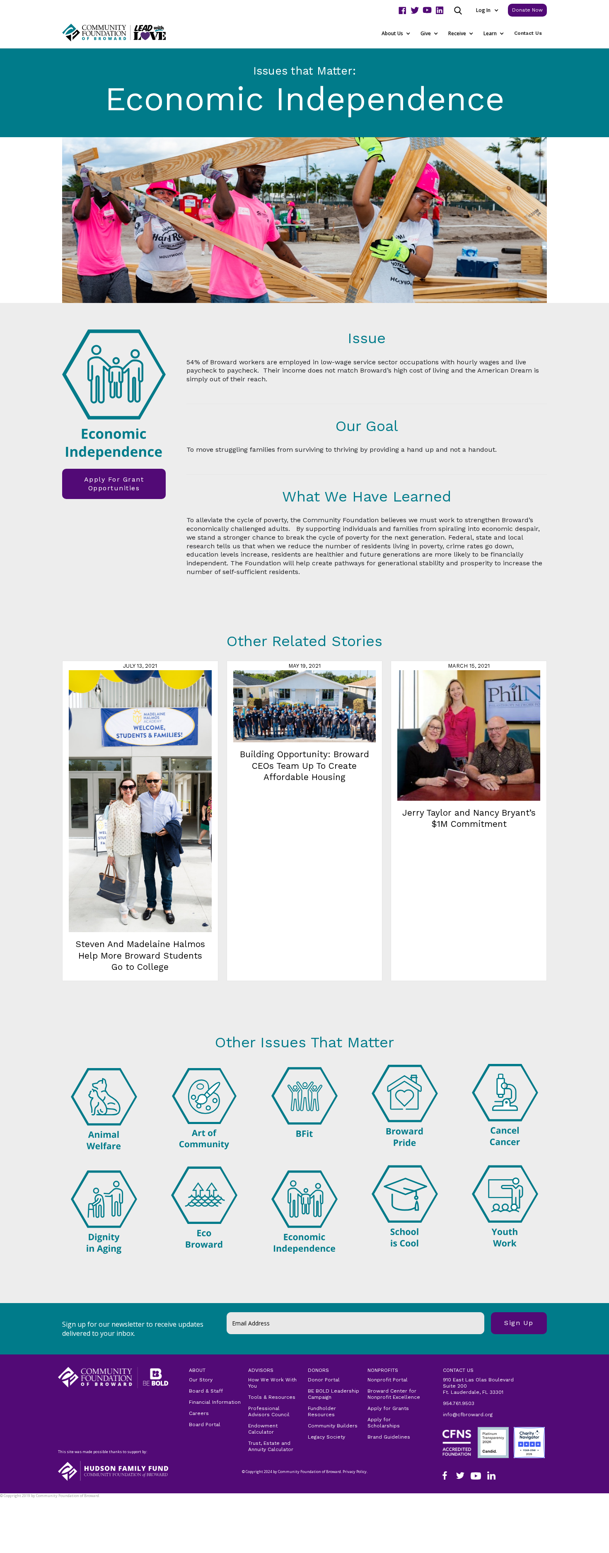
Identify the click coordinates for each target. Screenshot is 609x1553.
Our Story (201, 1380)
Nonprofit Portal (387, 1380)
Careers (199, 1413)
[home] (124, 32)
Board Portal (204, 1424)
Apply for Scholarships (383, 1423)
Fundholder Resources (322, 1411)
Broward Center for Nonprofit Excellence (393, 1394)
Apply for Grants (388, 1408)
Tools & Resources (271, 1397)
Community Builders (333, 1426)
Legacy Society (326, 1437)
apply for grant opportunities (114, 483)
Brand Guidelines (388, 1437)
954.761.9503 (458, 1403)
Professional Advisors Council (269, 1411)
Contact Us (528, 33)
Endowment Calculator (263, 1429)
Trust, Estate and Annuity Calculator (270, 1446)
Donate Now (527, 10)
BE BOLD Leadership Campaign (333, 1394)
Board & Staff (206, 1391)
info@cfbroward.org (468, 1414)
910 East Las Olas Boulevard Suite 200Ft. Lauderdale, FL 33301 (478, 1386)
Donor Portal (324, 1380)
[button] (487, 10)
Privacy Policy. (17, 1501)
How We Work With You (272, 1383)
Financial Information (215, 1402)
